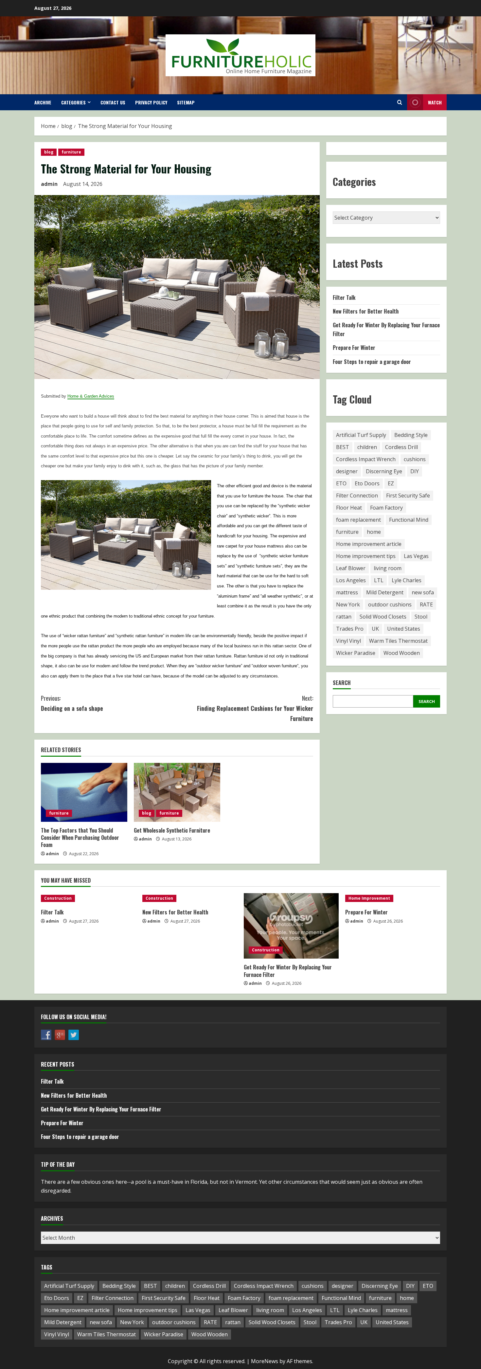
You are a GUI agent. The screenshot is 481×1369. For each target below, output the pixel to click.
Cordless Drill (401, 447)
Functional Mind (408, 520)
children (367, 447)
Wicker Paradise (355, 653)
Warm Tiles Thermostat (398, 641)
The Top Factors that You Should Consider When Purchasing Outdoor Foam (80, 837)
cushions (415, 459)
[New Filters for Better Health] (189, 898)
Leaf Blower (350, 568)
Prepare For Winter (354, 348)
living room (387, 568)
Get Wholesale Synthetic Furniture (172, 830)
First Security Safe (408, 495)
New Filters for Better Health (366, 311)
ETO (341, 483)
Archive (42, 102)
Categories (73, 102)
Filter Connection (357, 495)
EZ (391, 483)
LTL (378, 580)
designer (347, 471)
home (374, 532)
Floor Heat (349, 508)
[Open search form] (399, 102)
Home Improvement (369, 898)
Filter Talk (344, 297)
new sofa (423, 592)
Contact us (112, 102)
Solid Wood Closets (383, 617)
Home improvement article (368, 544)
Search (342, 683)
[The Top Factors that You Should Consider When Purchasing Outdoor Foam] (84, 792)
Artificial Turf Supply (361, 435)
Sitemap (186, 102)
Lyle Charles (406, 580)
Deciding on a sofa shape (72, 703)
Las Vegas (416, 556)
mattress (347, 592)
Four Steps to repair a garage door (372, 362)
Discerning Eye (384, 471)
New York (348, 604)
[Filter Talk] (88, 898)
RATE (426, 604)
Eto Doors (367, 483)
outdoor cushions (390, 604)
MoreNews (264, 1361)
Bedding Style (411, 435)
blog (48, 152)
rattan (343, 617)
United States (403, 629)
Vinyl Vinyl (348, 641)
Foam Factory (386, 508)
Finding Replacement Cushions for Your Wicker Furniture (255, 708)
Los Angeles (351, 580)
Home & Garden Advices (90, 396)
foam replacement (358, 520)
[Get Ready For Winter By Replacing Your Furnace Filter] (291, 926)
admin (49, 184)
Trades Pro (350, 629)
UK (375, 629)
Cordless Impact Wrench (366, 459)
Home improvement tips (366, 556)
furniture (71, 152)
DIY (414, 471)
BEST (342, 447)
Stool (421, 617)
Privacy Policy (151, 102)
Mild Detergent (384, 592)
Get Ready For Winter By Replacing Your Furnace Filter (288, 970)
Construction (58, 898)
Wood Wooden (401, 653)
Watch (435, 102)
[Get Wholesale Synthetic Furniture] (177, 792)
